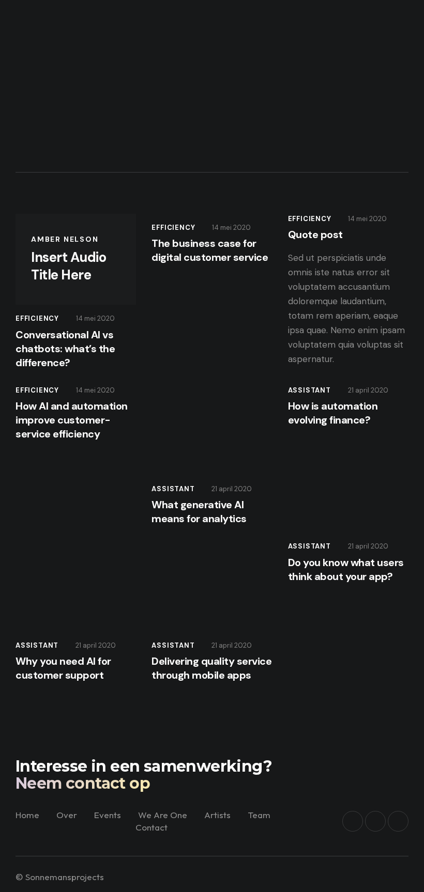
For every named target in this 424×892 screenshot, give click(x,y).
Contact (151, 827)
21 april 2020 (231, 488)
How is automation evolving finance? (333, 413)
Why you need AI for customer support (63, 668)
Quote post (315, 234)
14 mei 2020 (95, 318)
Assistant (173, 488)
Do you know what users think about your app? (346, 569)
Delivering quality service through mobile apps (211, 668)
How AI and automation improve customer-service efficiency (72, 420)
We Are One (162, 814)
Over (66, 814)
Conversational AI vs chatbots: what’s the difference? (65, 348)
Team (259, 814)
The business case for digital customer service (210, 250)
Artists (217, 814)
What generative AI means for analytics (199, 511)
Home (27, 814)
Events (107, 814)
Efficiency (37, 318)
